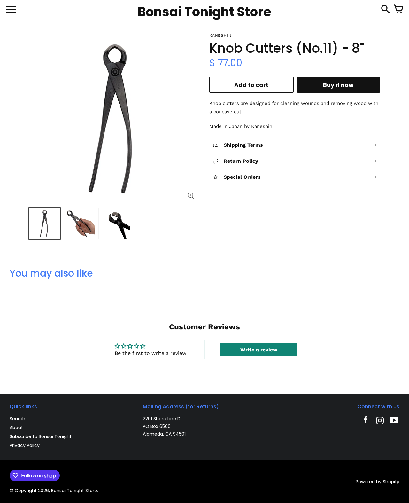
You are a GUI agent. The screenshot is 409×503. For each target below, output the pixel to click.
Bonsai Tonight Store (74, 490)
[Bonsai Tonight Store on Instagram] (379, 421)
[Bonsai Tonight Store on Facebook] (365, 421)
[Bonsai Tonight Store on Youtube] (394, 421)
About (16, 427)
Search (17, 418)
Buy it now (338, 85)
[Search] (385, 9)
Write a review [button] (258, 350)
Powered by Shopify (377, 481)
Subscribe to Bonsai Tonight (41, 436)
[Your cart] (398, 9)
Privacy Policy (25, 445)
